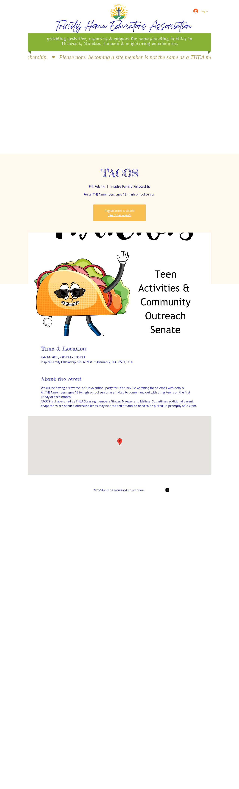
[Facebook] (167, 490)
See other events (119, 215)
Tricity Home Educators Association (123, 27)
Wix (142, 490)
